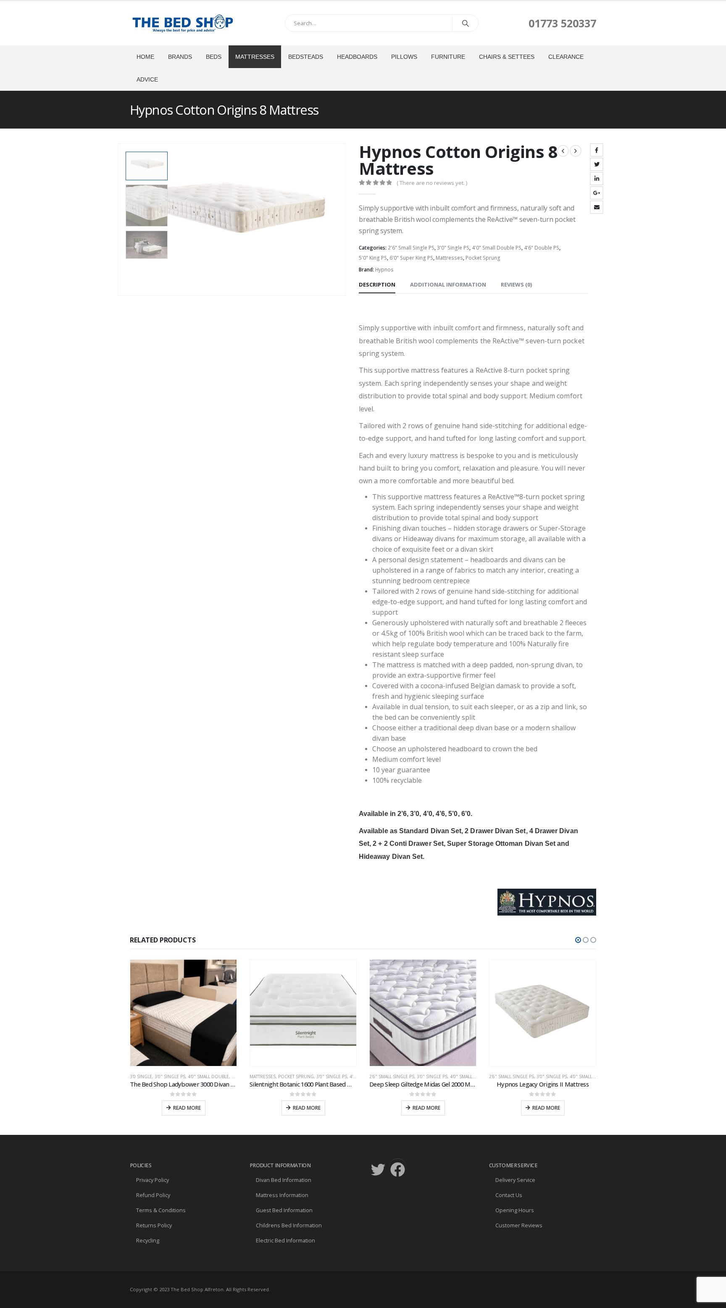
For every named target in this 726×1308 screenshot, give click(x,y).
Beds (213, 56)
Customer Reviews (518, 1225)
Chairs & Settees (506, 56)
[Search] (465, 23)
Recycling (147, 1240)
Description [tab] (377, 284)
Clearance (566, 56)
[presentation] (119, 219)
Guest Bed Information (284, 1210)
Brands (180, 56)
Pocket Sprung (483, 257)
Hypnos (384, 269)
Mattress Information (282, 1195)
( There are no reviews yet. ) (432, 183)
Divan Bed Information (283, 1180)
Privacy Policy (152, 1180)
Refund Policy (153, 1195)
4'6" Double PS (541, 247)
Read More (187, 1107)
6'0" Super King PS (411, 257)
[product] (183, 1013)
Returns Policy (154, 1225)
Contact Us (508, 1195)
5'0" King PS (373, 257)
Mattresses (254, 56)
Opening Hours (514, 1210)
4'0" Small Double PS (496, 247)
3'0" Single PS (453, 247)
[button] (578, 940)
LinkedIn (596, 178)
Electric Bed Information (285, 1240)
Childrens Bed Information (289, 1225)
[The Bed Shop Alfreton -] (182, 23)
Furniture (448, 56)
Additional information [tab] (448, 284)
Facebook (596, 150)
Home (145, 56)
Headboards (357, 56)
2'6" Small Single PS (411, 247)
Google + (596, 193)
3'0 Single (141, 1076)
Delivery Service (515, 1180)
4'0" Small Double (208, 1076)
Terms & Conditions (161, 1210)
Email (596, 207)
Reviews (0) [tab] (516, 284)
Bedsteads (305, 56)
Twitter (596, 164)
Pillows (404, 56)
